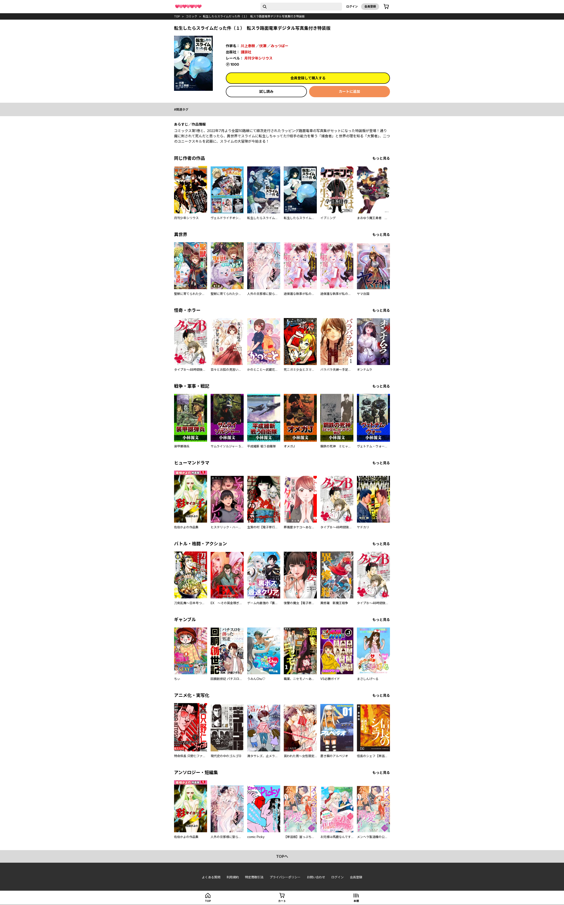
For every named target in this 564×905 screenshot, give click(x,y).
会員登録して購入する (308, 78)
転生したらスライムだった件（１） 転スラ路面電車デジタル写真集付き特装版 (254, 16)
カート (282, 901)
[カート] (386, 6)
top (177, 16)
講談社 (246, 52)
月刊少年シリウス (258, 58)
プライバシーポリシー (285, 877)
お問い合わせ (316, 877)
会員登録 (370, 6)
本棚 (356, 901)
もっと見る (381, 158)
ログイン (352, 6)
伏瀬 (262, 46)
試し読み (266, 91)
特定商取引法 (254, 877)
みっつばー (279, 46)
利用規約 (232, 877)
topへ (282, 856)
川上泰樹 (248, 46)
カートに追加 (349, 91)
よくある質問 (211, 877)
